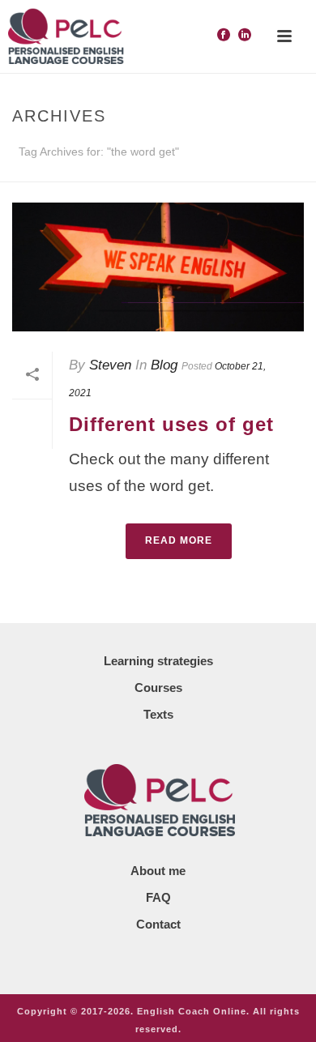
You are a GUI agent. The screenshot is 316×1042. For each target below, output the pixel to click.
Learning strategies (158, 661)
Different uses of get (171, 424)
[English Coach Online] (65, 36)
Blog (164, 365)
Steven (110, 365)
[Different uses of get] (158, 267)
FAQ (158, 897)
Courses (158, 687)
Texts (158, 714)
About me (158, 871)
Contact (158, 924)
